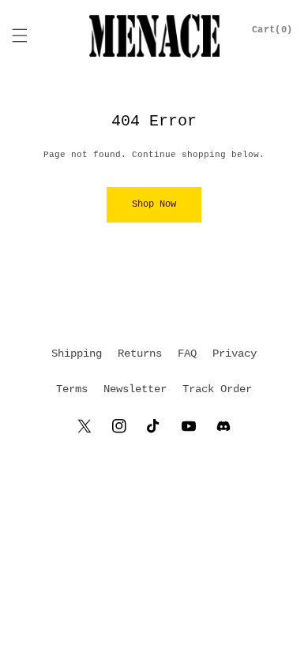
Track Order (217, 389)
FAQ (187, 353)
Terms (72, 389)
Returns (140, 353)
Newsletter (135, 389)
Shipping (76, 353)
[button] (19, 35)
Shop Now (154, 204)
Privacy (234, 353)
